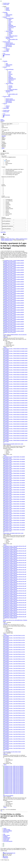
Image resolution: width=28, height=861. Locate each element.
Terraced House (9, 163)
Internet (7, 211)
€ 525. (7, 543)
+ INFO (4, 347)
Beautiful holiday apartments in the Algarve (15, 169)
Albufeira (10, 32)
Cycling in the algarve (12, 35)
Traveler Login (6, 3)
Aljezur (9, 19)
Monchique (10, 25)
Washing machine (9, 208)
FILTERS (3, 120)
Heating (7, 202)
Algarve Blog (6, 51)
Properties (5, 12)
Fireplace (8, 203)
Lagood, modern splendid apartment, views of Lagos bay (15, 334)
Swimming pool (9, 199)
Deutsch (7, 7)
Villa (7, 13)
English (7, 8)
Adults (3, 137)
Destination (4, 123)
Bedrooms (4, 145)
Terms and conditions (7, 830)
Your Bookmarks (6, 837)
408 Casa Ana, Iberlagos (8, 795)
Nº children (4, 143)
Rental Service (9, 45)
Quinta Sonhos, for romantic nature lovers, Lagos (13, 533)
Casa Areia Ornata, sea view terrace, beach (12, 751)
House (7, 162)
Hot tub (7, 215)
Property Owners (6, 41)
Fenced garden (9, 213)
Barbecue (8, 212)
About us (5, 47)
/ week (10, 346)
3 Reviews (5, 754)
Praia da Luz (11, 27)
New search (4, 156)
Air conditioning (9, 200)
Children (3, 139)
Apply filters (3, 232)
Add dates (4, 136)
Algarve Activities (9, 83)
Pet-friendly (8, 204)
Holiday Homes (9, 14)
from (4, 346)
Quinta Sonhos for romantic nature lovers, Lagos (13, 443)
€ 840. (7, 763)
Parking (7, 206)
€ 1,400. (7, 633)
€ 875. (7, 806)
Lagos (9, 22)
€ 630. (7, 346)
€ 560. (7, 454)
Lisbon (9, 24)
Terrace (7, 210)
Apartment (8, 15)
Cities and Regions (9, 69)
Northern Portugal (12, 26)
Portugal (5, 17)
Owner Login (6, 4)
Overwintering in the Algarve (12, 174)
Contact (7, 49)
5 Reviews (5, 336)
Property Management (10, 44)
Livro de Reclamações (7, 841)
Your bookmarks (6, 54)
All (6, 159)
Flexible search (5, 127)
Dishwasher (8, 207)
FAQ (4, 53)
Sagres (9, 28)
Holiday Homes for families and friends (14, 172)
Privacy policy (6, 831)
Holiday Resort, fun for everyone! (13, 173)
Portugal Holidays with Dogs (9, 91)
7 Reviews (5, 623)
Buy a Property (9, 46)
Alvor (9, 20)
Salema (9, 29)
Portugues (8, 10)
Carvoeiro (10, 21)
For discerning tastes (10, 170)
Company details (6, 829)
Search (2, 119)
